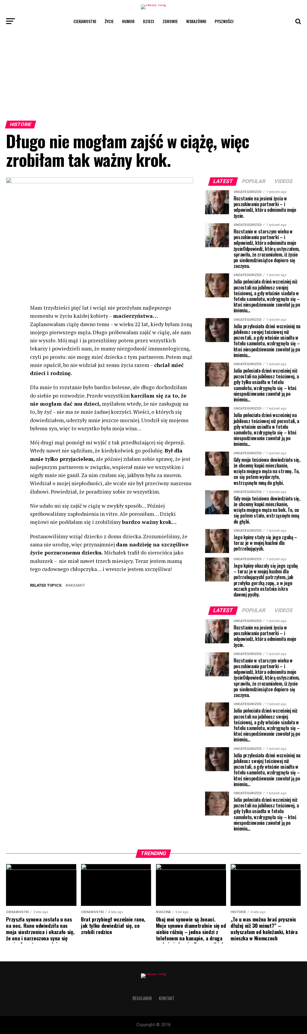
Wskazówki (196, 21)
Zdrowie (170, 21)
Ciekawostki (84, 21)
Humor (128, 21)
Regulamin (142, 998)
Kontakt (166, 998)
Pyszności (224, 21)
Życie (109, 21)
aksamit (76, 586)
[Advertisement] (153, 73)
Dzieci (148, 21)
